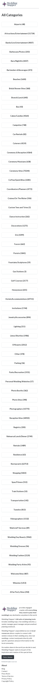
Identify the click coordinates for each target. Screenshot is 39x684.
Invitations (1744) (19, 308)
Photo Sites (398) (19, 400)
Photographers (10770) (19, 409)
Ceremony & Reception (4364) (19, 152)
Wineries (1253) (19, 583)
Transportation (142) (19, 500)
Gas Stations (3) (19, 271)
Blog (3, 669)
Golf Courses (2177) (19, 281)
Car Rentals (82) (19, 134)
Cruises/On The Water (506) (19, 198)
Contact (4, 671)
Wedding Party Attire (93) (19, 564)
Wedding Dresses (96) (19, 546)
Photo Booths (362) (19, 390)
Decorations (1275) (19, 226)
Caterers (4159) (19, 143)
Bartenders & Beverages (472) (19, 70)
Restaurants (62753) (19, 464)
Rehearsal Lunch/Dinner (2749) (19, 436)
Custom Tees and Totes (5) (19, 207)
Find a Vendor (8, 657)
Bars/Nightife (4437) (19, 61)
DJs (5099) (19, 235)
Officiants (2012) (19, 345)
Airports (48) (19, 24)
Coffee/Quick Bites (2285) (19, 180)
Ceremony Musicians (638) (19, 162)
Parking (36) (19, 363)
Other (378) (19, 354)
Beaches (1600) (19, 79)
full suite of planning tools (26, 619)
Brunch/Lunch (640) (19, 97)
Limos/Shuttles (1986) (19, 336)
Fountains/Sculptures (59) (19, 262)
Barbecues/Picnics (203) (19, 52)
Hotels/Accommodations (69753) (20, 299)
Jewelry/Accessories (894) (19, 317)
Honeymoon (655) (19, 290)
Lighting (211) (19, 326)
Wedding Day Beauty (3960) (19, 537)
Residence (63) (19, 455)
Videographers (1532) (19, 519)
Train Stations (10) (19, 491)
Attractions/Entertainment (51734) (20, 33)
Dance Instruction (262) (20, 216)
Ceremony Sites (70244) (19, 171)
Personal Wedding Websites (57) (19, 381)
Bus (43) (19, 107)
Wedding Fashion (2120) (19, 555)
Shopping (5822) (19, 473)
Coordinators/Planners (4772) (19, 189)
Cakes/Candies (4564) (19, 116)
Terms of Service (7, 676)
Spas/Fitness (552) (19, 482)
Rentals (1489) (19, 445)
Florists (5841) (19, 253)
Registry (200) (19, 427)
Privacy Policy (7, 679)
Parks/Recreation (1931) (19, 372)
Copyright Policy (8, 681)
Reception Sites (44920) (20, 418)
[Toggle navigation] (35, 4)
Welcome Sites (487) (19, 574)
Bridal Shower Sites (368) (19, 88)
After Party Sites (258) (19, 592)
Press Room (6, 674)
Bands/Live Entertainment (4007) (19, 43)
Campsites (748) (19, 125)
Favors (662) (19, 244)
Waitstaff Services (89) (19, 528)
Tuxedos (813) (20, 510)
